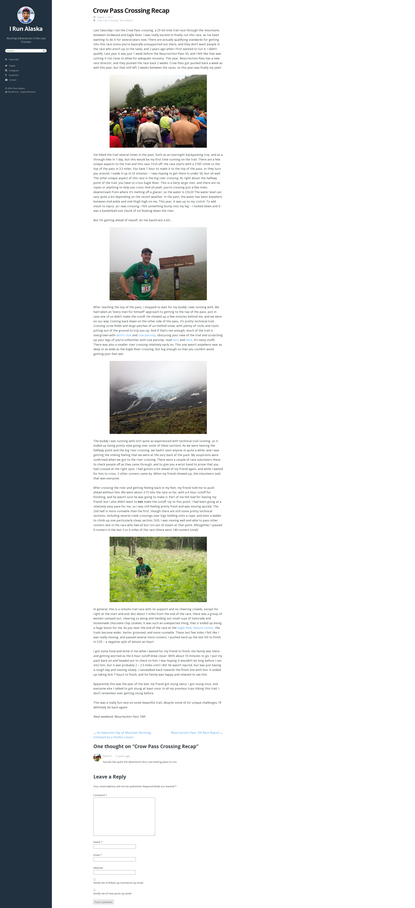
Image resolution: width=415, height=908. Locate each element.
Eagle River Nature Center (195, 628)
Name (97, 842)
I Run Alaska (26, 28)
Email (97, 855)
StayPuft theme (28, 91)
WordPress (13, 91)
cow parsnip (146, 335)
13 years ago (122, 756)
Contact (12, 79)
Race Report (126, 20)
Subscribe (13, 59)
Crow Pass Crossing (107, 20)
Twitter (12, 65)
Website (98, 867)
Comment (100, 795)
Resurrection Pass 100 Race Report (195, 733)
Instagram (13, 70)
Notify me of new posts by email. (112, 893)
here (176, 340)
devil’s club (123, 335)
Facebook (13, 75)
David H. (107, 756)
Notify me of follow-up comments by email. (118, 882)
